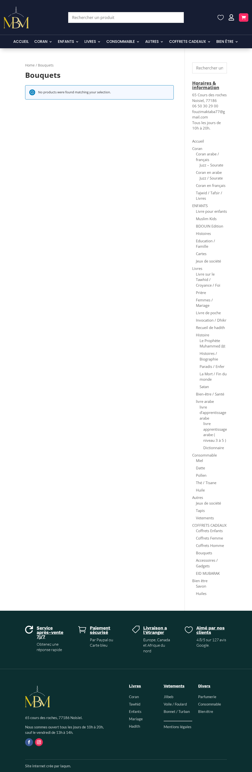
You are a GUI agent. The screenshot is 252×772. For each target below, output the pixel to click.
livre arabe (205, 401)
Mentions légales (177, 726)
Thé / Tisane (206, 482)
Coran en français (210, 185)
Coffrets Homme (210, 545)
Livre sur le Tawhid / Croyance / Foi (208, 280)
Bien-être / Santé (210, 394)
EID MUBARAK (208, 573)
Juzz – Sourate (211, 165)
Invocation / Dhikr (211, 320)
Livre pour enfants (211, 211)
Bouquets (204, 552)
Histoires (203, 233)
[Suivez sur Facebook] (29, 742)
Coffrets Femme (209, 538)
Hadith (134, 726)
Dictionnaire (213, 447)
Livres (90, 42)
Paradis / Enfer (212, 366)
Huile (200, 490)
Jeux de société (208, 261)
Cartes (201, 253)
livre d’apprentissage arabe (213, 413)
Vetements (205, 517)
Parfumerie (207, 696)
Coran (40, 42)
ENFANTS (66, 42)
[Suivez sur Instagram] (39, 742)
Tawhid (134, 704)
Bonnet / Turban (177, 711)
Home (30, 65)
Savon (201, 586)
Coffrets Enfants (209, 530)
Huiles (201, 593)
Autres (152, 42)
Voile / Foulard (175, 704)
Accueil (21, 42)
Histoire (202, 334)
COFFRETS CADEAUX (187, 42)
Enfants (135, 711)
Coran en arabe (209, 172)
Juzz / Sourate (211, 178)
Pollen (201, 475)
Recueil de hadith (210, 327)
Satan (204, 386)
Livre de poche (208, 312)
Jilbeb (168, 696)
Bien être (225, 42)
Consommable (120, 42)
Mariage (136, 719)
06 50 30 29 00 (205, 105)
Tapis (200, 510)
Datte (200, 467)
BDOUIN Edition (209, 226)
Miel (199, 460)
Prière (201, 292)
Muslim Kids (206, 218)
